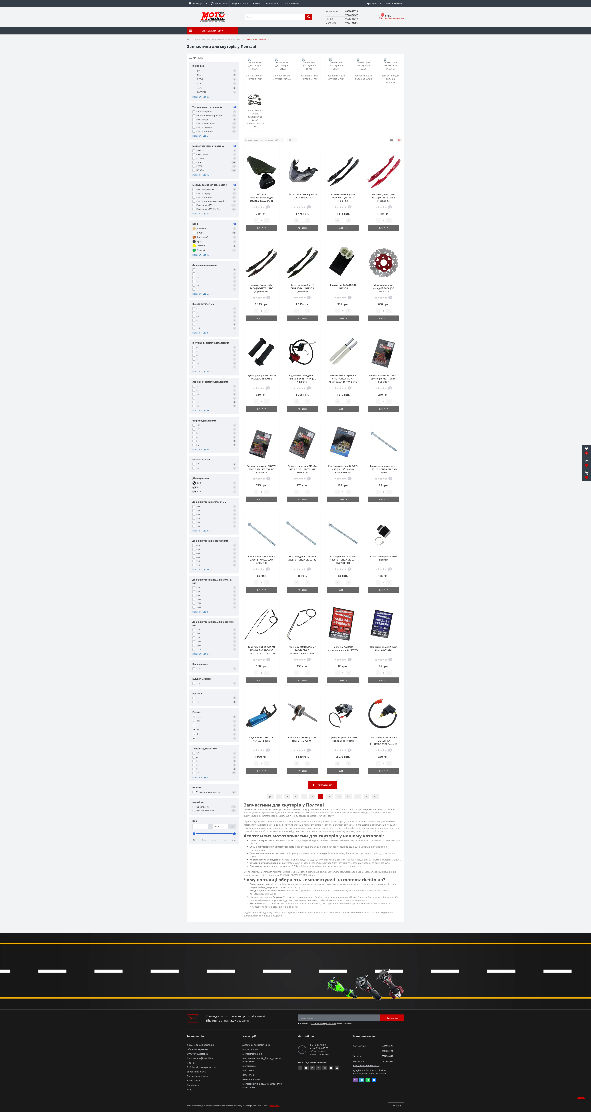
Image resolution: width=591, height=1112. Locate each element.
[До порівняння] (274, 156)
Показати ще (324, 785)
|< (270, 796)
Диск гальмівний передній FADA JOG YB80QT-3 (383, 288)
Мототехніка (249, 1065)
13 (357, 796)
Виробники (193, 1085)
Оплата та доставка (197, 1053)
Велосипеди (248, 1074)
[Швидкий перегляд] (274, 161)
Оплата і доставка (291, 3)
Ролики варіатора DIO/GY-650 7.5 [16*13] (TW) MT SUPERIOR (261, 469)
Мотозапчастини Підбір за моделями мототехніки (217, 39)
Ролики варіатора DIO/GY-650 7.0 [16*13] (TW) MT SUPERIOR (302, 469)
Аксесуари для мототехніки (256, 1044)
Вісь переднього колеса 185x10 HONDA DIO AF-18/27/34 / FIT (343, 559)
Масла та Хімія (250, 1049)
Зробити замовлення (394, 18)
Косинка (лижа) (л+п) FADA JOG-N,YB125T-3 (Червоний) (383, 197)
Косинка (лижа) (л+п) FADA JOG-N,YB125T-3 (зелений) (302, 288)
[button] (219, 3)
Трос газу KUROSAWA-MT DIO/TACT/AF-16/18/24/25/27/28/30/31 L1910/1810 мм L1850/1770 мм (302, 653)
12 (348, 796)
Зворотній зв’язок (240, 3)
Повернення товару (197, 1076)
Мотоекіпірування (252, 1053)
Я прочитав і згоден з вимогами (327, 1023)
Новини (256, 3)
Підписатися (392, 1018)
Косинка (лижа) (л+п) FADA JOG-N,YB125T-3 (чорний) (343, 197)
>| (375, 796)
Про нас (191, 1062)
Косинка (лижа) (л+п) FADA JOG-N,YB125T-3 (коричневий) (261, 288)
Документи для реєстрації (201, 1044)
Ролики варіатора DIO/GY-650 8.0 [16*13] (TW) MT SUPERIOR (383, 378)
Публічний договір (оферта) (201, 1067)
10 (329, 796)
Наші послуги (272, 3)
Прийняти (396, 1105)
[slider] (194, 834)
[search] (308, 17)
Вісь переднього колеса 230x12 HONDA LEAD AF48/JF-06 (261, 559)
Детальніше (274, 1105)
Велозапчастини (251, 1079)
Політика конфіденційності (323, 1023)
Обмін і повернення (197, 1049)
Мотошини (248, 1070)
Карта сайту (193, 1080)
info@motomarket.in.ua (366, 1065)
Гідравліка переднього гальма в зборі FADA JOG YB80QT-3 (302, 378)
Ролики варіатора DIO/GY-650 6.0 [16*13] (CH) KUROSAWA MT (343, 469)
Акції (189, 1089)
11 (339, 796)
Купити (261, 227)
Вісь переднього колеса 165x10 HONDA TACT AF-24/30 (383, 469)
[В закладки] (274, 151)
